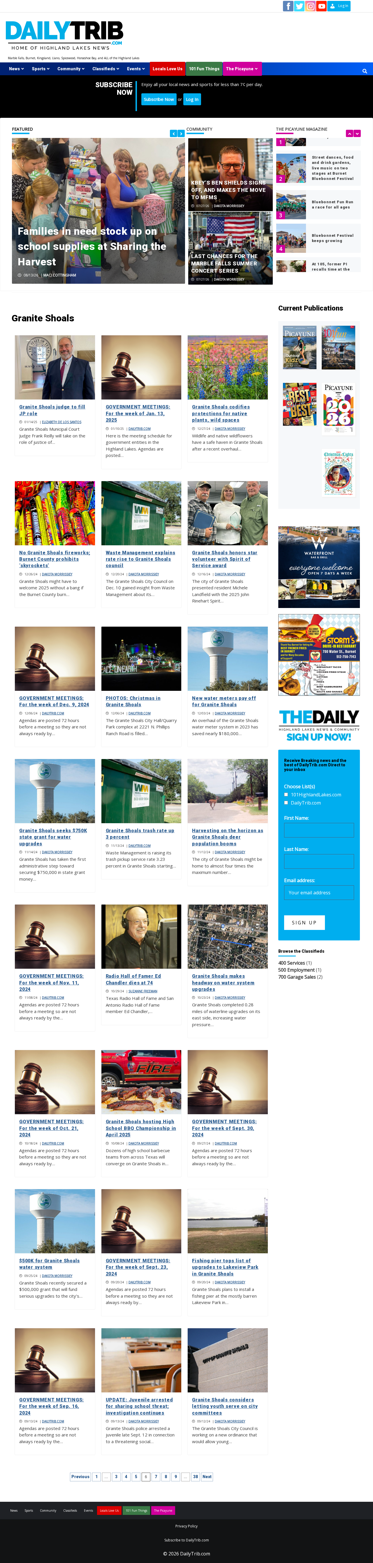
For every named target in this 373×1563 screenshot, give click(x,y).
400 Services (291, 963)
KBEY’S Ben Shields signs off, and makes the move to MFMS (228, 190)
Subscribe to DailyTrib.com (186, 1540)
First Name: (296, 818)
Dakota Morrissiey (229, 206)
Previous (80, 1476)
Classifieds (103, 68)
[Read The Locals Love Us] (300, 404)
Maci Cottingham (59, 275)
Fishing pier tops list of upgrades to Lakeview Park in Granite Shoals (225, 1267)
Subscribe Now (159, 99)
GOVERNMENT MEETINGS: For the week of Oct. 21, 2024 (51, 1128)
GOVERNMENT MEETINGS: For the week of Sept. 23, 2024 (138, 1267)
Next (207, 1476)
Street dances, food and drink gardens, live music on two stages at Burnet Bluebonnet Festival (333, 168)
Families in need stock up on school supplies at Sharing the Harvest (92, 246)
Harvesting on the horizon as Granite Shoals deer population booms (227, 837)
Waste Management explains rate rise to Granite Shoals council (140, 559)
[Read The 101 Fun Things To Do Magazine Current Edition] (338, 347)
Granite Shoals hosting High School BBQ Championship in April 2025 (141, 1128)
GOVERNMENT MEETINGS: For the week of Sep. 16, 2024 (51, 1406)
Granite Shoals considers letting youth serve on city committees (225, 1406)
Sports (38, 68)
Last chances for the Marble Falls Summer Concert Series (224, 263)
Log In (192, 99)
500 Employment (296, 970)
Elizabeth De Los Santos (61, 422)
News (14, 68)
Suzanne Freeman (143, 991)
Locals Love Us (167, 68)
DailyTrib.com (140, 429)
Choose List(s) (299, 786)
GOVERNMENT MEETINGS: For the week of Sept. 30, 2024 (224, 1128)
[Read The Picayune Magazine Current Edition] (300, 347)
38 (195, 1476)
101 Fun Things (204, 68)
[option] (98, 211)
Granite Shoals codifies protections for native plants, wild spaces (221, 413)
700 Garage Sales (297, 977)
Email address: (299, 880)
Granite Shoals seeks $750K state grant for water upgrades (53, 837)
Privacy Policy (186, 1526)
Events (134, 68)
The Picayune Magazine (301, 129)
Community (68, 68)
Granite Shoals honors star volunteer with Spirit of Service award (225, 559)
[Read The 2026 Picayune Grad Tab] (338, 409)
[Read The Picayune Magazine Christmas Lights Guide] (338, 472)
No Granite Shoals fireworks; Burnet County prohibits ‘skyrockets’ (54, 559)
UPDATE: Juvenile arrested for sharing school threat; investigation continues (139, 1406)
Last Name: (296, 849)
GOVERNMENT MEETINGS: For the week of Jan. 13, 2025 (138, 413)
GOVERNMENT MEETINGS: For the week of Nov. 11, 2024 (51, 982)
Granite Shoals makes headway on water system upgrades (223, 982)
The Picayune (240, 68)
